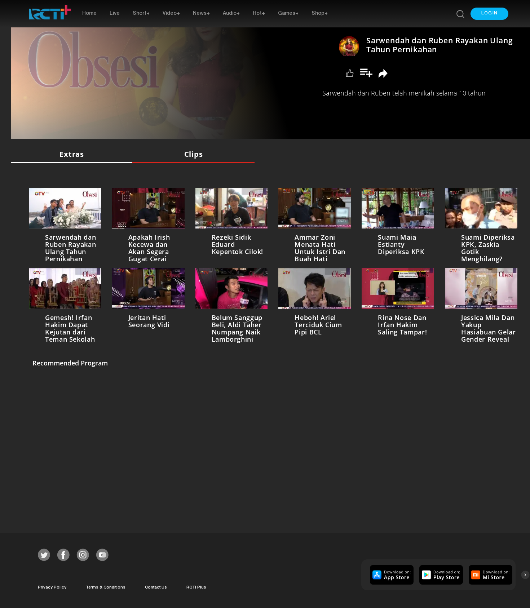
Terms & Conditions (105, 588)
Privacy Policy (52, 588)
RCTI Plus (196, 588)
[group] (391, 575)
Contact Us (156, 588)
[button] (489, 14)
